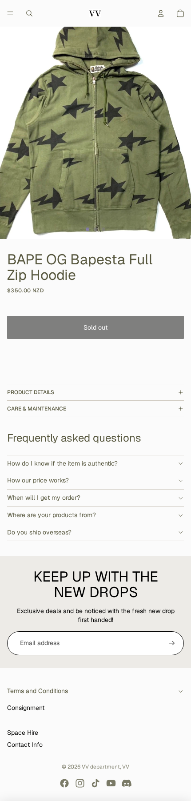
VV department (101, 766)
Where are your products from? (51, 515)
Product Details (30, 392)
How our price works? (38, 480)
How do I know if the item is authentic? (62, 463)
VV (125, 766)
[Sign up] (172, 643)
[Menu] (10, 13)
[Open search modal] (29, 13)
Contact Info (25, 745)
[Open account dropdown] (161, 13)
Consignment (25, 708)
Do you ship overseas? (39, 532)
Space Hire (22, 733)
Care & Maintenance (36, 408)
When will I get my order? (43, 498)
